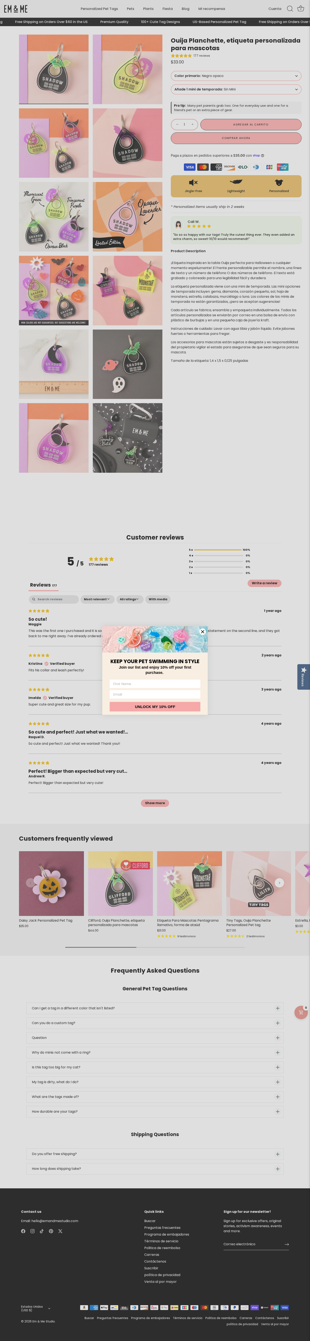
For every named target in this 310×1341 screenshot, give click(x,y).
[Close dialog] (202, 631)
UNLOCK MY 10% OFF (155, 707)
